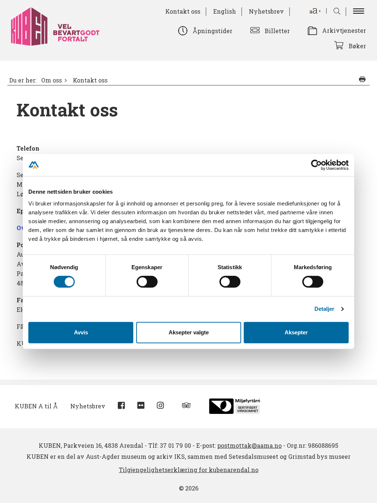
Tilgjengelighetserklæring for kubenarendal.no (188, 470)
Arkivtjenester (344, 30)
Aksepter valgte (189, 332)
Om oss (51, 80)
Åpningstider (212, 31)
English (224, 11)
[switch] (147, 282)
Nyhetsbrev (266, 11)
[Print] (362, 79)
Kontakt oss (182, 11)
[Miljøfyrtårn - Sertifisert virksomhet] (234, 405)
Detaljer (324, 309)
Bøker (357, 46)
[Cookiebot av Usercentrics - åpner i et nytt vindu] (316, 164)
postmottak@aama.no (249, 445)
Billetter (277, 31)
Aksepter (296, 332)
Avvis (81, 332)
